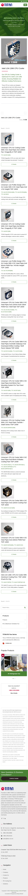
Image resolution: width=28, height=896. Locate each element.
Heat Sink (13, 760)
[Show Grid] (24, 120)
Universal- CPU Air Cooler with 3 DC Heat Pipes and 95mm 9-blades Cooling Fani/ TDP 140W (14, 459)
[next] (25, 113)
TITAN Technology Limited (16, 890)
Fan (18, 756)
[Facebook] (1, 818)
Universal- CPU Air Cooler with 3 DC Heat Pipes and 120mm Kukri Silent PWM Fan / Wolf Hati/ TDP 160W (14, 305)
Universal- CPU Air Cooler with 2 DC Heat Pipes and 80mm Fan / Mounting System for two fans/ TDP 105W (14, 384)
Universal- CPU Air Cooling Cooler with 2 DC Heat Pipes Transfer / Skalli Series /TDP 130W (13, 422)
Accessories (21, 756)
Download (8, 643)
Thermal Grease (6, 758)
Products (15, 24)
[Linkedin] (5, 818)
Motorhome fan (5, 756)
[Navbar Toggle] (25, 5)
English (25, 1)
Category (10, 24)
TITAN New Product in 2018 (8, 856)
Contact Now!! (14, 778)
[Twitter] (3, 818)
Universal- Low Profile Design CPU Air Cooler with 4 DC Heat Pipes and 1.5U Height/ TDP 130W (14, 187)
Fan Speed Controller (7, 760)
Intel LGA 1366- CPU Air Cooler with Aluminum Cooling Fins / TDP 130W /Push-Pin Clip (14, 577)
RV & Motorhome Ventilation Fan (11, 623)
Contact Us (18, 760)
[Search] (25, 607)
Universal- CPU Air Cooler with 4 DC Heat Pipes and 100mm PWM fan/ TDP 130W (14, 540)
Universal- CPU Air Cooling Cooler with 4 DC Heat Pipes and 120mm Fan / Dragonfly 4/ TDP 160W (13, 150)
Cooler (15, 756)
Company (5, 872)
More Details (14, 693)
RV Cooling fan (7, 881)
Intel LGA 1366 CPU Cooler (14, 26)
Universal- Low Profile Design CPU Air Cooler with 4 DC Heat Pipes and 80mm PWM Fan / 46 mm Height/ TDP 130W (14, 264)
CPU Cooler (20, 24)
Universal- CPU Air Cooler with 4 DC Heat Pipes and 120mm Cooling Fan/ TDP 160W (14, 503)
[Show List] (26, 120)
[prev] (2, 113)
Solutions (5, 883)
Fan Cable (11, 758)
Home (5, 24)
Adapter (15, 758)
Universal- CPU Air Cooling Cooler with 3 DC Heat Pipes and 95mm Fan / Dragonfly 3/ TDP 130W (13, 226)
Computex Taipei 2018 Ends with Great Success (13, 849)
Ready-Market (20, 893)
